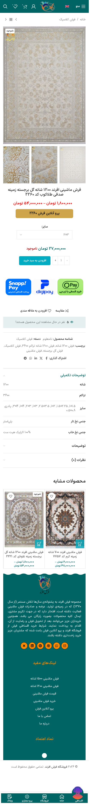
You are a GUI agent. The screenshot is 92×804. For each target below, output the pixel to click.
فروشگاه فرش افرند (56, 767)
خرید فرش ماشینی (44, 701)
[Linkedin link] (35, 358)
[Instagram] (64, 645)
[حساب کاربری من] (33, 6)
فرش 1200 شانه (65, 346)
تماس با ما (44, 716)
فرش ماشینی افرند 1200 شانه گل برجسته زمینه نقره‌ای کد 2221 (24, 554)
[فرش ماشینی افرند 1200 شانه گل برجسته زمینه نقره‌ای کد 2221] (24, 519)
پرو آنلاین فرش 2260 (44, 213)
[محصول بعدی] (5, 19)
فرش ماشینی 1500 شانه (44, 678)
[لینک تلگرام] (25, 358)
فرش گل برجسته (53, 351)
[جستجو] (5, 6)
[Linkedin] (32, 645)
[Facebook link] (46, 358)
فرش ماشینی (34, 351)
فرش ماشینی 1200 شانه (44, 686)
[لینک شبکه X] (41, 358)
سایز (45, 226)
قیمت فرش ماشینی (44, 693)
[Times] (24, 645)
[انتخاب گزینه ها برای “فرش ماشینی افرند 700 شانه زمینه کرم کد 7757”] (80, 544)
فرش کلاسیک (67, 19)
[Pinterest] (40, 645)
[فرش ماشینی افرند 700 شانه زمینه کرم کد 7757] (65, 519)
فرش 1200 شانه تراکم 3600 (38, 346)
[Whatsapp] (56, 645)
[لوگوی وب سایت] (47, 6)
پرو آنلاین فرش (44, 708)
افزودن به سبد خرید (34, 261)
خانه (83, 19)
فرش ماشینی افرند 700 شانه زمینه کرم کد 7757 (65, 554)
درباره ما (44, 723)
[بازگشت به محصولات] (10, 19)
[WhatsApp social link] (30, 358)
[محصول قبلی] (16, 19)
